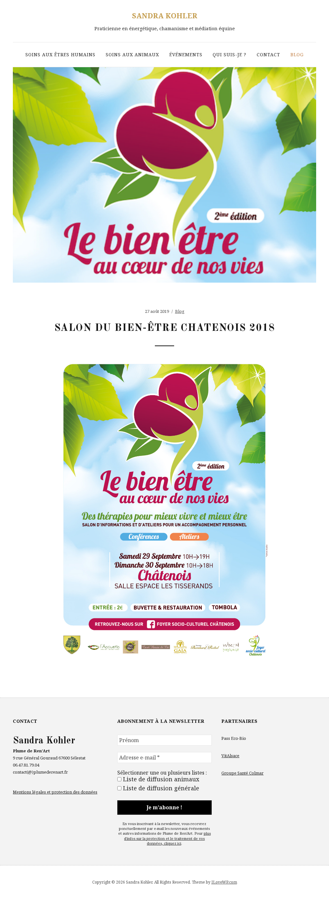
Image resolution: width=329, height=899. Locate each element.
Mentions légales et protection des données (55, 792)
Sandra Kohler (164, 15)
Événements (185, 54)
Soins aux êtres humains (60, 54)
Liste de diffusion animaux (160, 779)
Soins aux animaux (132, 54)
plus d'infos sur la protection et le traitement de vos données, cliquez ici (167, 838)
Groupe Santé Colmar (242, 773)
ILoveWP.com (224, 882)
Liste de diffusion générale (160, 788)
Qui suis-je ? (229, 54)
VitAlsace (230, 755)
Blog (297, 54)
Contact (268, 54)
